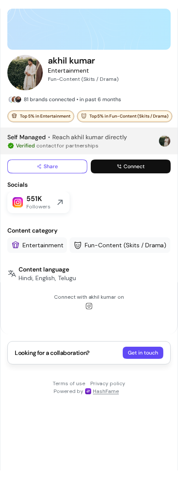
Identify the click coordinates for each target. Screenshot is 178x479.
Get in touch (143, 352)
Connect (134, 166)
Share (51, 166)
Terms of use (69, 383)
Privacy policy (107, 383)
